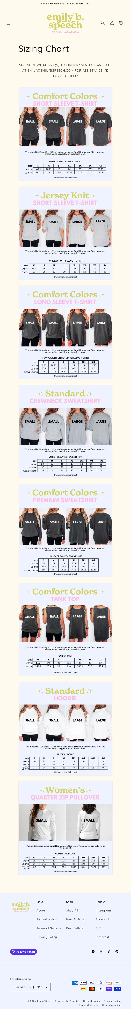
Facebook (103, 919)
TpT (98, 928)
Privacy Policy (47, 937)
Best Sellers (75, 928)
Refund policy (47, 919)
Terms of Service (49, 928)
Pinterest (102, 937)
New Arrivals (75, 919)
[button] (8, 22)
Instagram (103, 910)
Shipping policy (111, 1005)
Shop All (72, 910)
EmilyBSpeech (45, 1001)
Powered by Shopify (67, 1001)
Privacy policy (112, 1001)
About (41, 910)
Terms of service (88, 1005)
